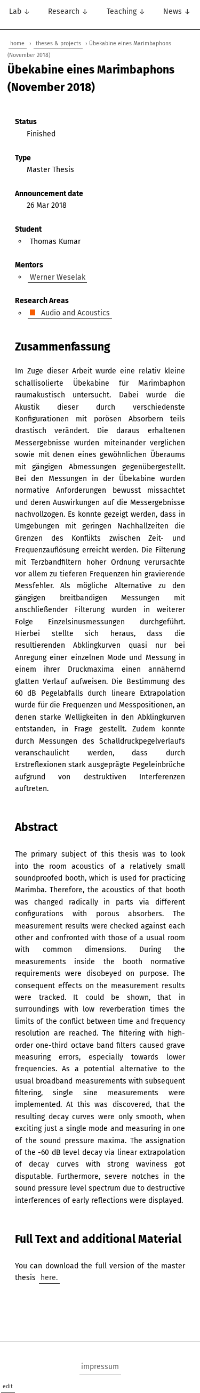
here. (49, 1277)
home (17, 43)
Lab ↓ (19, 11)
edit (8, 1386)
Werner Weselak (57, 276)
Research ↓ (68, 11)
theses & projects (58, 43)
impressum (100, 1366)
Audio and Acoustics (74, 312)
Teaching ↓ (126, 11)
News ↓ (177, 11)
